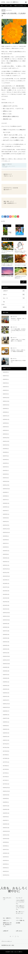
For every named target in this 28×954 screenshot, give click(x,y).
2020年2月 (5, 649)
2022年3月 (5, 558)
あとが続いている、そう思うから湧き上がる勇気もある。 (7, 264)
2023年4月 (5, 510)
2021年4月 (5, 598)
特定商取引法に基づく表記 (7, 945)
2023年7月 (5, 499)
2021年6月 (5, 590)
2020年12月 (5, 612)
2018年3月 (5, 732)
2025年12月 (5, 397)
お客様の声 (13, 290)
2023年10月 (5, 488)
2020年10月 (5, 619)
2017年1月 (5, 783)
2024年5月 (5, 463)
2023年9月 (5, 492)
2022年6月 (5, 547)
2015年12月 (5, 831)
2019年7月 (5, 674)
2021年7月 (5, 587)
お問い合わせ (19, 930)
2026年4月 (5, 383)
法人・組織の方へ (7, 918)
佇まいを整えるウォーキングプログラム (20, 907)
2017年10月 (5, 751)
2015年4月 (5, 860)
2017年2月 (5, 780)
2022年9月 (5, 536)
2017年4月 (5, 773)
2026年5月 (5, 379)
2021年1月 (5, 609)
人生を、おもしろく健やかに (14, 889)
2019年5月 (5, 681)
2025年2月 (5, 434)
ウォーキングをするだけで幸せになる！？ (7, 252)
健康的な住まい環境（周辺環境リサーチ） (7, 924)
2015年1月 (5, 871)
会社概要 (18, 922)
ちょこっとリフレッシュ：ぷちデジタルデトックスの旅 (20, 264)
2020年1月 (5, 652)
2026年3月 (5, 386)
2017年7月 (5, 762)
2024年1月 (5, 477)
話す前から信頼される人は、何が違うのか (18, 361)
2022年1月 (5, 565)
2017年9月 (5, 754)
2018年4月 (5, 729)
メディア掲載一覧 (20, 920)
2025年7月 (5, 415)
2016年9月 (5, 798)
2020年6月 (5, 634)
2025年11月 (5, 401)
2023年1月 (5, 521)
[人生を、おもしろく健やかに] (11, 2)
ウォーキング (19, 897)
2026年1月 (5, 394)
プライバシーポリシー (6, 941)
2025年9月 (5, 408)
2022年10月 (5, 532)
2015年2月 (5, 867)
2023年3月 (5, 514)
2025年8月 (5, 412)
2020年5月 (5, 638)
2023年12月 (5, 481)
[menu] (26, 2)
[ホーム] (1, 4)
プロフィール (19, 918)
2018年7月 (5, 718)
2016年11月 (5, 791)
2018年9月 (5, 711)
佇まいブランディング (7, 898)
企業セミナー (6, 920)
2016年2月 (5, 824)
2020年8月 (5, 627)
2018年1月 (5, 740)
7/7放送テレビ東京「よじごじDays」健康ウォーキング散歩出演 (18, 340)
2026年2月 (5, 390)
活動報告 (13, 307)
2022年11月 (5, 528)
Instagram (15, 936)
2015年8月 (5, 845)
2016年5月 (5, 813)
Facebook (13, 936)
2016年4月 (5, 816)
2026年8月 (5, 372)
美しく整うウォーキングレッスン (20, 912)
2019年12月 (5, 656)
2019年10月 (5, 663)
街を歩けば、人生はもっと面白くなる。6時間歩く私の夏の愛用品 (18, 351)
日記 (3, 10)
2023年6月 (5, 503)
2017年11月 (5, 747)
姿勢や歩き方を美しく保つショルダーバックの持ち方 (20, 252)
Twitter (10, 936)
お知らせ (13, 294)
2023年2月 (5, 517)
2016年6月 (5, 809)
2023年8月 (5, 496)
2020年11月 (5, 616)
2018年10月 (5, 707)
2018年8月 (5, 714)
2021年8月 (5, 583)
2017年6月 (5, 765)
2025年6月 (5, 419)
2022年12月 (5, 525)
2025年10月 (5, 404)
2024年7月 (5, 455)
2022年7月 (5, 543)
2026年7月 (5, 375)
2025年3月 (5, 430)
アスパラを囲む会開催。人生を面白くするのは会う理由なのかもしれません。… (18, 330)
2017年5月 (5, 769)
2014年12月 (5, 875)
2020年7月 (5, 630)
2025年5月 (5, 423)
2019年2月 (5, 692)
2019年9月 (5, 667)
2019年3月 (5, 689)
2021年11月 (5, 572)
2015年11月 (5, 835)
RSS (18, 936)
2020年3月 (5, 645)
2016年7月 (5, 805)
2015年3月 (5, 864)
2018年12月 (5, 700)
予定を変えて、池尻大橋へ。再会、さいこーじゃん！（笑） (18, 319)
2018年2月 (5, 736)
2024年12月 (5, 437)
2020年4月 (5, 641)
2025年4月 (5, 426)
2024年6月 (5, 459)
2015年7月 (5, 849)
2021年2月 (5, 605)
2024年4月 (5, 466)
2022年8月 (5, 539)
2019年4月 (5, 685)
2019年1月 (5, 696)
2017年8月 (5, 758)
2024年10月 (5, 445)
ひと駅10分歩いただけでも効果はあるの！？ (20, 277)
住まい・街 (13, 298)
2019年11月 (5, 660)
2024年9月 (5, 448)
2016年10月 (5, 794)
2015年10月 (5, 838)
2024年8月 (5, 452)
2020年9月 (5, 623)
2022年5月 (5, 550)
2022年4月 (5, 554)
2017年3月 (5, 776)
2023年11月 (5, 485)
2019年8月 (5, 671)
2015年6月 (5, 853)
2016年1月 (5, 827)
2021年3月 (5, 601)
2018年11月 (5, 703)
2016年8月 (5, 802)
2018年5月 (5, 725)
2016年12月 (5, 787)
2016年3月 (5, 820)
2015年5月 (5, 856)
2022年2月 (5, 561)
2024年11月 (5, 441)
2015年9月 (5, 842)
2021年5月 (5, 594)
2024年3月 (5, 470)
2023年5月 (5, 506)
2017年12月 (5, 743)
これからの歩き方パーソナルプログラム (20, 902)
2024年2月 (5, 474)
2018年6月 (5, 722)
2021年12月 (5, 568)
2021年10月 (5, 576)
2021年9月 (5, 579)
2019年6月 (5, 678)
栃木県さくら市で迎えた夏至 (7, 276)
